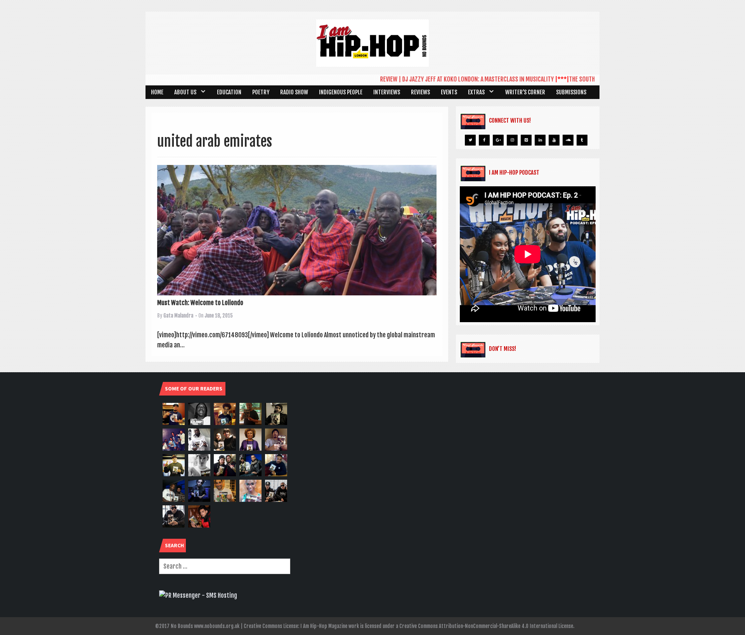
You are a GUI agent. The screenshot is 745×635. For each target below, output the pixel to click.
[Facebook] (484, 140)
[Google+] (498, 140)
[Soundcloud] (568, 140)
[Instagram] (512, 140)
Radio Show (294, 92)
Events (449, 92)
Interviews (386, 92)
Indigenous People (340, 92)
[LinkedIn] (540, 140)
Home (157, 92)
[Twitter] (470, 140)
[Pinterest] (526, 140)
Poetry (260, 92)
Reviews (420, 92)
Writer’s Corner (525, 92)
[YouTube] (554, 140)
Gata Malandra (178, 315)
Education (229, 92)
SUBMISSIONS (571, 92)
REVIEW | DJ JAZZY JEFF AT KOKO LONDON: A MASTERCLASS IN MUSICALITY (453, 79)
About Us (185, 92)
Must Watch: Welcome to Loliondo (200, 303)
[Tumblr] (582, 140)
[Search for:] (224, 566)
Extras (476, 92)
